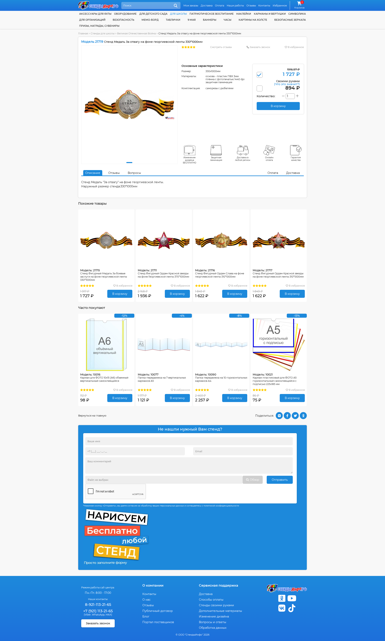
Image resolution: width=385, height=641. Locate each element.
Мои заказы (190, 5)
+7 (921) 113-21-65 (98, 611)
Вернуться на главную (92, 415)
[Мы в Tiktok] (292, 608)
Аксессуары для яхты (95, 13)
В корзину (119, 294)
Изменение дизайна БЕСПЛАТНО (189, 160)
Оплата (219, 5)
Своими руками (287, 82)
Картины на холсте (253, 19)
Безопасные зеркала (290, 19)
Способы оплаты (211, 599)
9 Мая (192, 19)
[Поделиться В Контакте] (279, 415)
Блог (145, 616)
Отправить (280, 480)
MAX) (109, 614)
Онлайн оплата (269, 158)
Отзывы (251, 5)
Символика (297, 13)
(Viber (87, 614)
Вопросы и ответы (212, 622)
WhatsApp (98, 614)
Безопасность (123, 19)
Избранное (280, 5)
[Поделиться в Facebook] (287, 415)
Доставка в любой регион (242, 158)
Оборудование (125, 13)
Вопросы (134, 173)
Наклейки (243, 13)
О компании (152, 585)
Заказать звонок (259, 47)
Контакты (264, 5)
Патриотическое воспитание (211, 13)
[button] (129, 162)
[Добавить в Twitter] (295, 415)
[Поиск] (175, 6)
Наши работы (235, 5)
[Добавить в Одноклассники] (303, 415)
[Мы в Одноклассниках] (282, 598)
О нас (146, 599)
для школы (178, 13)
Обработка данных (212, 628)
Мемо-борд (150, 19)
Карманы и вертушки (270, 13)
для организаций (92, 19)
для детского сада (153, 13)
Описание (92, 173)
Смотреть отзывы (221, 47)
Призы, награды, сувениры (99, 25)
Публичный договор (157, 611)
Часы (227, 19)
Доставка (207, 5)
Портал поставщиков (158, 622)
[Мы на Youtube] (292, 598)
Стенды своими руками (216, 605)
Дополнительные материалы (220, 611)
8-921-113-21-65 (98, 604)
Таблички (173, 19)
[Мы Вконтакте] (282, 608)
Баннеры (209, 19)
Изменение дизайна (214, 616)
